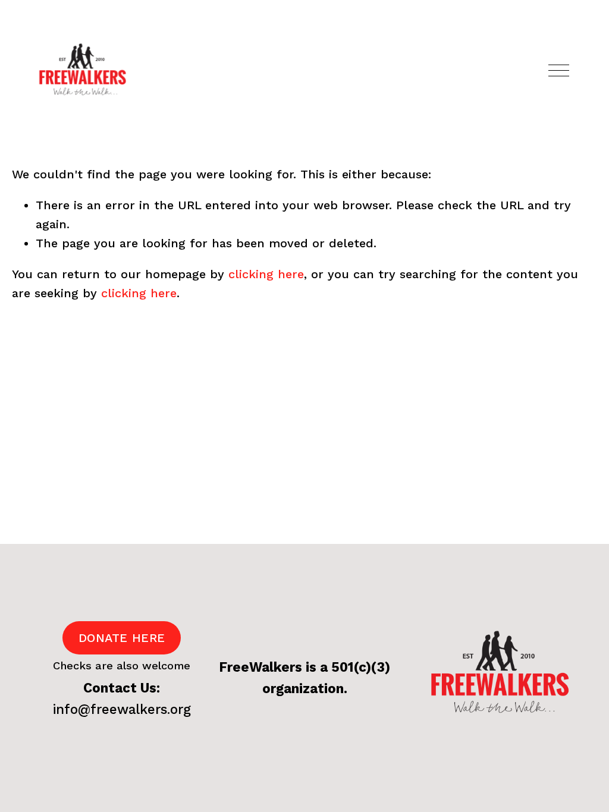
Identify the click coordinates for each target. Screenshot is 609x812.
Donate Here (122, 638)
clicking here (266, 274)
